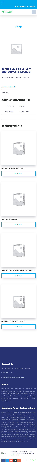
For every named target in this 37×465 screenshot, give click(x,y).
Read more (18, 173)
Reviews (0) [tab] (5, 92)
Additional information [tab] (9, 87)
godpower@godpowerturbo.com (13, 377)
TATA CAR (26, 77)
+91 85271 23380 (8, 373)
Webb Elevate (15, 455)
